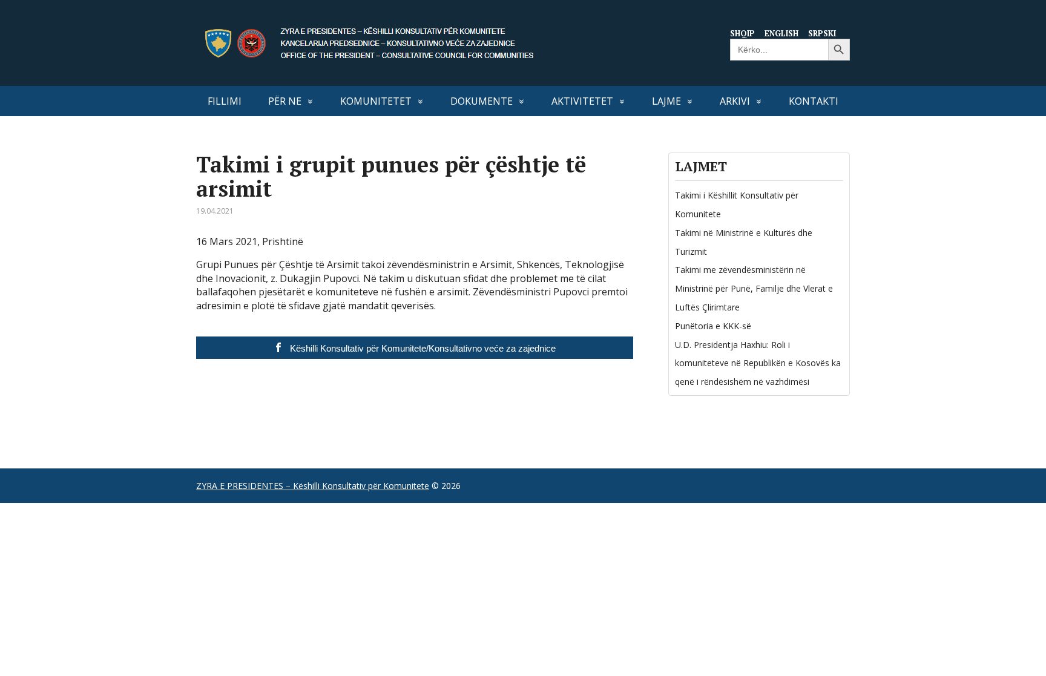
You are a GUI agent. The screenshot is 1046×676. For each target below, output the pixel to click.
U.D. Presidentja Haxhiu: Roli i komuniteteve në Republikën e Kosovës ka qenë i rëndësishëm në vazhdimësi (758, 363)
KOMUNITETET (376, 101)
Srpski (822, 33)
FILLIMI (225, 101)
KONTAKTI (813, 101)
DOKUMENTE (481, 101)
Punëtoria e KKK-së (713, 326)
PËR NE (284, 101)
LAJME (666, 101)
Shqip (742, 33)
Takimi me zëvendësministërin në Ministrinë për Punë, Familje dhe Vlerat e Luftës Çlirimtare (754, 288)
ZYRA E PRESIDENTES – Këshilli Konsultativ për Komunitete (312, 485)
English (781, 33)
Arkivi (735, 101)
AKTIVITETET (582, 101)
